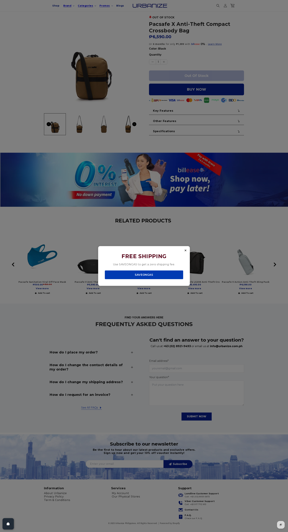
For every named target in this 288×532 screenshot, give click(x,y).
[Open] (8, 523)
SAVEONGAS (144, 274)
